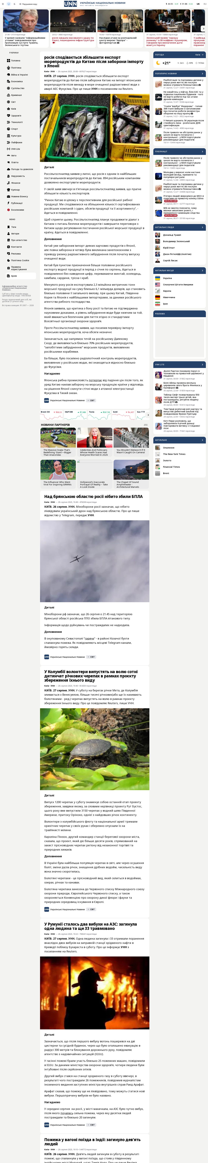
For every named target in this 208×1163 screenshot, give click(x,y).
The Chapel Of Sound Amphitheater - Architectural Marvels (128, 484)
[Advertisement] (179, 338)
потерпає (95, 380)
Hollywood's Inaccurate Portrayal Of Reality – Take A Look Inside (94, 484)
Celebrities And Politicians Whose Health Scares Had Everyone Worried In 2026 (94, 452)
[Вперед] (204, 29)
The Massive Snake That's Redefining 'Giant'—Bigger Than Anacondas (57, 452)
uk (198, 3)
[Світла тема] (3, 4)
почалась (66, 1113)
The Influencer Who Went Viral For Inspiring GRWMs (57, 483)
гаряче (89, 638)
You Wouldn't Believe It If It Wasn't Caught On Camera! (131, 451)
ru (205, 3)
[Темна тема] (14, 4)
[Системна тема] (9, 4)
